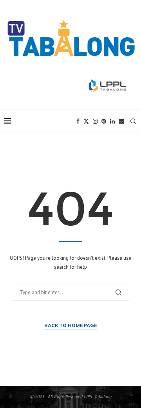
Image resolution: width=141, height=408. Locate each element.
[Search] (133, 121)
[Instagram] (95, 121)
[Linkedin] (112, 121)
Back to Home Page (70, 325)
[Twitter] (86, 121)
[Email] (121, 121)
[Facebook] (78, 121)
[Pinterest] (103, 121)
